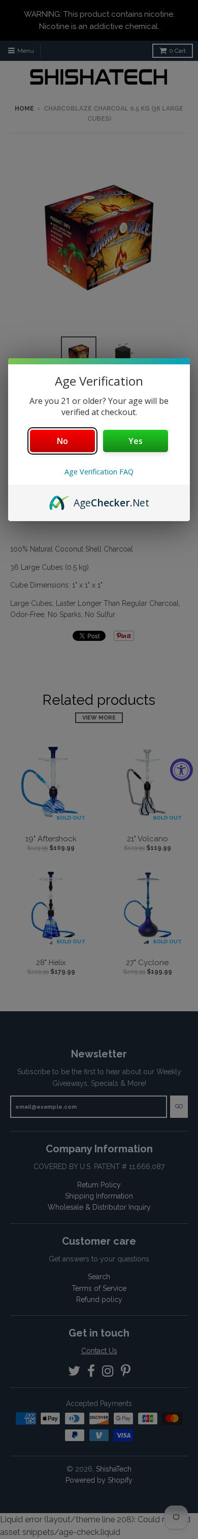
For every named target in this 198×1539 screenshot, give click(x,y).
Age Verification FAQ (99, 471)
